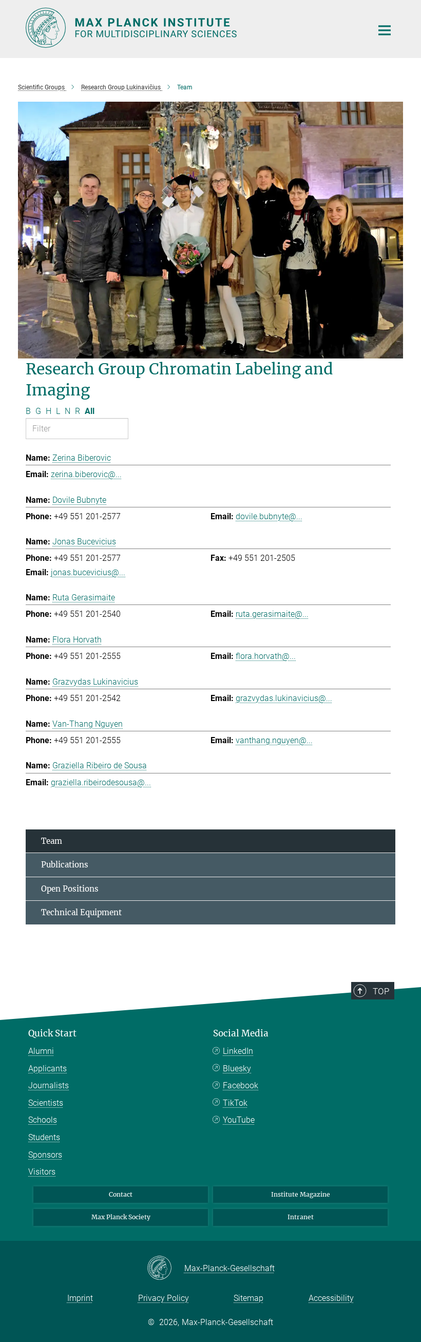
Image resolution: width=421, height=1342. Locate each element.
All (89, 411)
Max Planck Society (120, 1217)
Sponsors (45, 1155)
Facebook (240, 1085)
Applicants (47, 1068)
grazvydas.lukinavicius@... (284, 698)
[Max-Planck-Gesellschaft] (165, 1268)
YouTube (239, 1120)
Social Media (241, 1033)
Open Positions (70, 889)
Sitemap (248, 1298)
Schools (42, 1120)
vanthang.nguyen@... (274, 740)
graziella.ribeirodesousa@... (101, 782)
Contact (120, 1194)
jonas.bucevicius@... (88, 572)
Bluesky (237, 1068)
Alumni (41, 1051)
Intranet (301, 1217)
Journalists (48, 1085)
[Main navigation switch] (384, 30)
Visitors (41, 1172)
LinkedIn (238, 1051)
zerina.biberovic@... (86, 474)
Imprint (80, 1298)
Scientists (45, 1103)
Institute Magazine (300, 1194)
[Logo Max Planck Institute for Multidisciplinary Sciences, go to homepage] (192, 28)
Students (44, 1137)
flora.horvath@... (266, 656)
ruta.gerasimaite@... (272, 614)
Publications (64, 865)
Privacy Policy (163, 1298)
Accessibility (331, 1298)
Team (51, 841)
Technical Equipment (81, 912)
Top (381, 991)
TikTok (235, 1103)
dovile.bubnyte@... (269, 516)
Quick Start (52, 1033)
